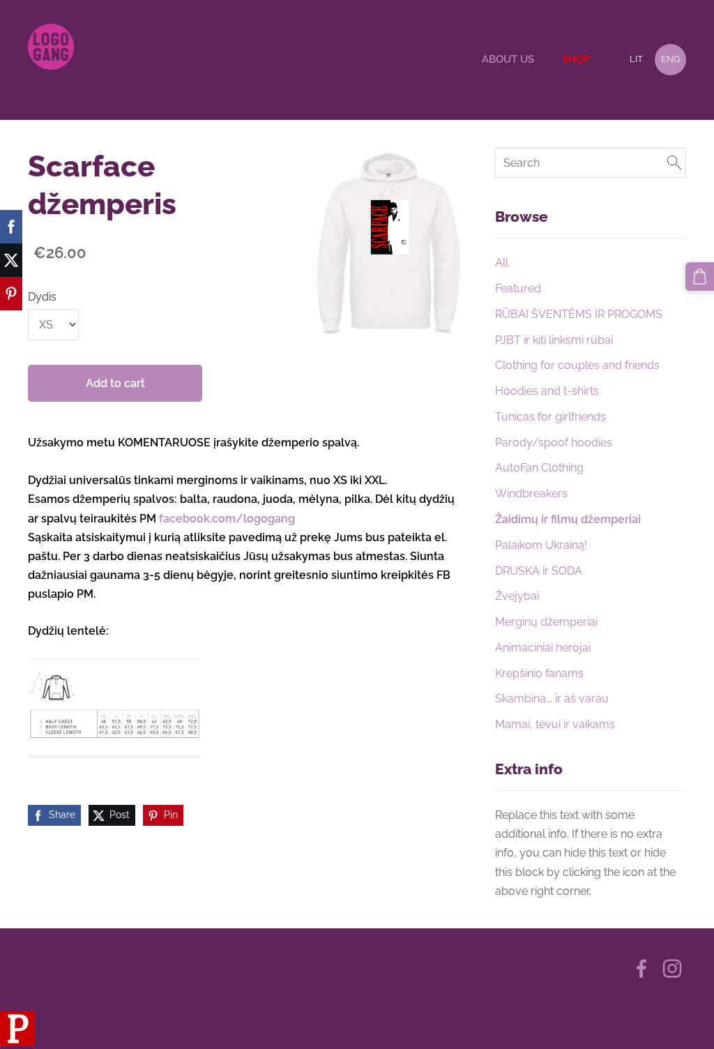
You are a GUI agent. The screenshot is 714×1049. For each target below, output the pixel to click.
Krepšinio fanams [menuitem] (539, 673)
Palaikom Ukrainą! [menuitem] (541, 545)
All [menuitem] (501, 262)
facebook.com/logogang (227, 518)
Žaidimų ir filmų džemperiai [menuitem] (568, 519)
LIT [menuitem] (636, 59)
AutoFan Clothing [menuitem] (539, 467)
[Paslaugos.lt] (17, 1042)
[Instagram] (672, 968)
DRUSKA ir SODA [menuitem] (538, 571)
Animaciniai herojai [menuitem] (543, 647)
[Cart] (699, 276)
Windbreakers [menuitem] (531, 493)
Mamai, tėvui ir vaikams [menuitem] (555, 724)
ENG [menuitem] (670, 59)
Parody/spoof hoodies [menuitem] (553, 442)
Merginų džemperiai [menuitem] (546, 621)
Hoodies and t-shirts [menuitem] (547, 391)
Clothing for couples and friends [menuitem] (577, 365)
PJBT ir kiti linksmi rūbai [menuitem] (554, 340)
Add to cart (115, 383)
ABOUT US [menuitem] (508, 59)
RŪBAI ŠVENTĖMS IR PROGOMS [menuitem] (578, 314)
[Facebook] (641, 968)
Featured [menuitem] (518, 288)
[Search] (674, 163)
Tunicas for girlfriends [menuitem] (550, 416)
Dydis (42, 296)
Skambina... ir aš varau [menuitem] (552, 698)
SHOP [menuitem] (576, 59)
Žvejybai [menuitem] (517, 596)
